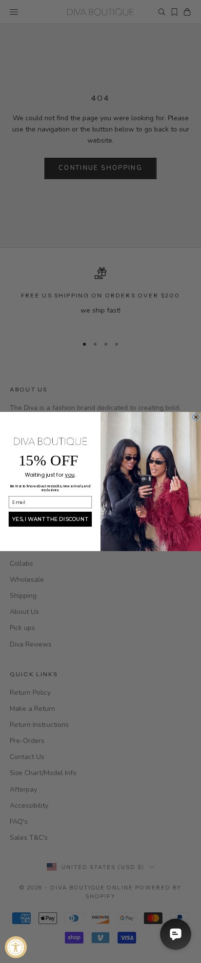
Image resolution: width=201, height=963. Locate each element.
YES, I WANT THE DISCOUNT (50, 519)
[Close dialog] (195, 417)
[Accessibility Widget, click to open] (16, 947)
